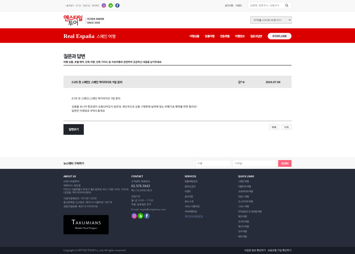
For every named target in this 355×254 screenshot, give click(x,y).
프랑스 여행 (243, 196)
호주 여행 (242, 231)
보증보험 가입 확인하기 (280, 250)
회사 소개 (189, 201)
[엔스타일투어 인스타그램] (104, 5)
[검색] (287, 5)
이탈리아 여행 (244, 186)
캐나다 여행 (243, 226)
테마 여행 (242, 236)
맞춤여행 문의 (191, 181)
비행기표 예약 (172, 106)
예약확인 (95, 5)
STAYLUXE (279, 36)
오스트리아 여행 (245, 201)
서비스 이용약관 (192, 206)
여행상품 (194, 36)
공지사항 (229, 5)
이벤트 (239, 5)
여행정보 (240, 36)
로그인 (78, 5)
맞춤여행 (209, 36)
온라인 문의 (190, 186)
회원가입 (86, 5)
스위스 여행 (243, 206)
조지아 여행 (243, 221)
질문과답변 (256, 36)
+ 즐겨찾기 (69, 5)
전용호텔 (225, 36)
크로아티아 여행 (245, 191)
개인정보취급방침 (194, 216)
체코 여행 (242, 216)
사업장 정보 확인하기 (255, 250)
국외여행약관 (191, 211)
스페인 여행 (243, 181)
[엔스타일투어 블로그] (110, 5)
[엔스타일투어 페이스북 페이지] (117, 5)
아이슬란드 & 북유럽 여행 (250, 211)
